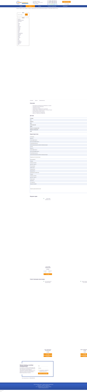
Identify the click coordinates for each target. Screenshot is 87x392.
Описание (31, 100)
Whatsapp (52, 4)
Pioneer (19, 37)
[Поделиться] (2, 390)
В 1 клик (47, 274)
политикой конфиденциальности (43, 371)
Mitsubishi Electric (21, 20)
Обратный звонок (66, 1)
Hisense (19, 19)
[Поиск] (26, 15)
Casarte (29, 8)
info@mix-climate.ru (37, 1)
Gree (18, 32)
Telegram (56, 4)
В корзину (48, 356)
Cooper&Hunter (20, 33)
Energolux (19, 26)
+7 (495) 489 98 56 (52, 1)
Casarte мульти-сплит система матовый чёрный (39, 8)
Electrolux (19, 34)
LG (18, 22)
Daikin (19, 36)
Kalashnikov (20, 41)
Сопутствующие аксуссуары (37, 279)
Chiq (18, 38)
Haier (18, 25)
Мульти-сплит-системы (24, 8)
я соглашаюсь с (43, 371)
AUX (18, 39)
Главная (21, 6)
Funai (18, 24)
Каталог (30, 6)
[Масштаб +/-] (0, 390)
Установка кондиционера (52, 6)
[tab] (31, 100)
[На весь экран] (1, 390)
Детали (36, 100)
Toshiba (19, 28)
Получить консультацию (43, 373)
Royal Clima (20, 21)
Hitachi (19, 23)
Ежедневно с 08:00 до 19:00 (38, 2)
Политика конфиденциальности (43, 387)
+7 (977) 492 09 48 (52, 2)
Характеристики (42, 100)
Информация (65, 6)
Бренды (39, 6)
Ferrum (19, 27)
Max (48, 4)
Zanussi (19, 35)
